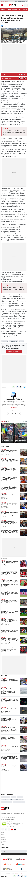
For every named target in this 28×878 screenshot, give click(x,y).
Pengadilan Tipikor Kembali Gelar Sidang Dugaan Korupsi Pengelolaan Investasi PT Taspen (13, 289)
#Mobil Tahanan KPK (6, 797)
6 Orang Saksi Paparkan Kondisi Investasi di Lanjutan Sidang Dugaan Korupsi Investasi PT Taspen (14, 132)
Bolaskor (9, 9)
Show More (14, 407)
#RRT (11, 799)
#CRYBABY (13, 797)
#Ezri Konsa (9, 802)
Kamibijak (25, 9)
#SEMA (23, 802)
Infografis (3, 841)
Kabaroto (3, 9)
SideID (19, 9)
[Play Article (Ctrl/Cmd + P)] (20, 78)
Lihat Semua (24, 421)
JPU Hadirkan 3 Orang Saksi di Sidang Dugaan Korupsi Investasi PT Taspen (12, 19)
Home (2, 832)
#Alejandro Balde (16, 802)
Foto (2, 842)
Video (2, 844)
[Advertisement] (14, 58)
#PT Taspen (21, 341)
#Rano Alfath (20, 797)
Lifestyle (3, 837)
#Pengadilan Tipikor (13, 341)
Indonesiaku (4, 836)
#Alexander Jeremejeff (18, 799)
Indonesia (4, 13)
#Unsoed (3, 802)
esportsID (14, 9)
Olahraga (3, 839)
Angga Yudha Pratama (8, 26)
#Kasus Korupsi (5, 341)
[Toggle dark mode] (26, 5)
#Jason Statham (5, 799)
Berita (10, 13)
